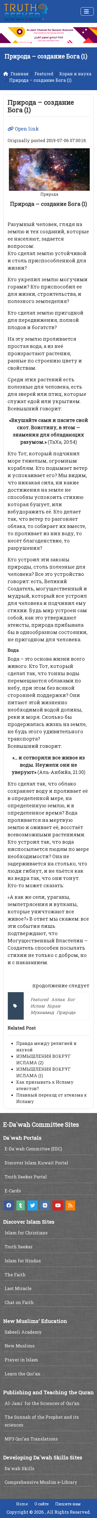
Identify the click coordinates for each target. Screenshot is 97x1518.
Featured (39, 999)
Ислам (37, 1006)
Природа (66, 1012)
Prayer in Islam (21, 1359)
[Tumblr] (20, 1205)
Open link (26, 128)
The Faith (15, 1274)
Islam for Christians (26, 1232)
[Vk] (45, 1205)
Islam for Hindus (23, 1260)
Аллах (58, 999)
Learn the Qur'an (22, 1373)
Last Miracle (18, 1288)
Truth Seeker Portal (26, 1176)
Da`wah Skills (19, 1468)
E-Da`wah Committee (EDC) (33, 1148)
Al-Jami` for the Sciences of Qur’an (42, 1403)
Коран (53, 1006)
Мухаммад (42, 1012)
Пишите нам (68, 1503)
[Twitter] (32, 1205)
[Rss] (70, 1205)
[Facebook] (9, 1205)
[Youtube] (58, 1205)
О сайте (41, 1503)
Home (22, 1503)
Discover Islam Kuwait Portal (36, 1162)
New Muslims (19, 1345)
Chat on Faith (19, 1302)
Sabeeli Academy (23, 1332)
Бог (71, 999)
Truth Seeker (19, 1246)
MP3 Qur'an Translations (31, 1439)
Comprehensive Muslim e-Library (41, 1482)
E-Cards (13, 1190)
